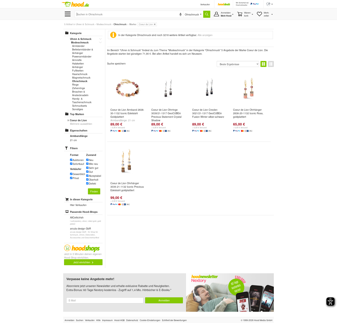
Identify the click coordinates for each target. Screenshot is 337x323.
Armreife (77, 60)
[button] (269, 3)
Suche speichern (116, 63)
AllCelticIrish (77, 217)
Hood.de (75, 4)
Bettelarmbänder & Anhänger (82, 51)
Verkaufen (205, 4)
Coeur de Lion (78, 120)
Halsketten (78, 63)
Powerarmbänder (81, 56)
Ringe (75, 84)
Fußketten (78, 70)
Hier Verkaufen (78, 205)
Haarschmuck (79, 74)
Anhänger (77, 67)
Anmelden (164, 300)
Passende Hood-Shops (84, 212)
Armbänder (78, 46)
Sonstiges (77, 109)
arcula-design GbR (80, 228)
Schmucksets (79, 105)
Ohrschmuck (79, 81)
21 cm (131, 120)
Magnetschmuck (81, 77)
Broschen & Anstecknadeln (80, 93)
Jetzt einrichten (82, 262)
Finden (94, 191)
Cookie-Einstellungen (150, 320)
